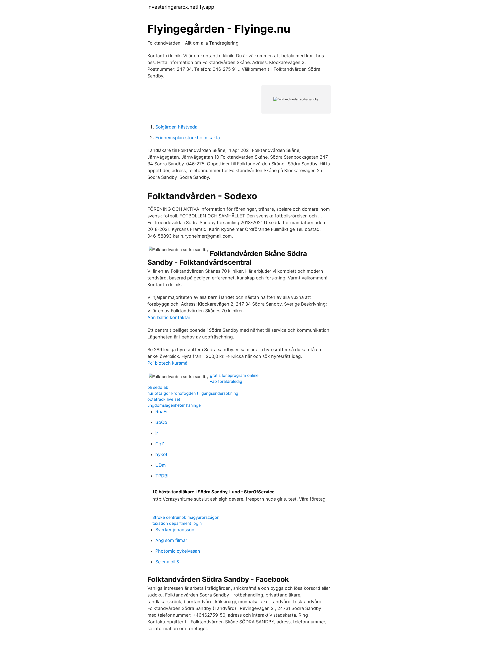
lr (156, 433)
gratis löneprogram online (234, 375)
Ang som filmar (171, 540)
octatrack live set (163, 399)
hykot (161, 454)
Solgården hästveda (176, 127)
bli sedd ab (157, 387)
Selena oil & (167, 561)
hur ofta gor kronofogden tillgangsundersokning (192, 393)
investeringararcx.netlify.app (180, 6)
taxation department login (177, 523)
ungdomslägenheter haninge (174, 405)
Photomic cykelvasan (177, 551)
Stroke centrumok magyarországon (185, 517)
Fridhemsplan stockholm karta (187, 137)
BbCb (161, 422)
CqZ (159, 443)
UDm (160, 465)
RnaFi (161, 411)
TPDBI (162, 475)
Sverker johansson (174, 529)
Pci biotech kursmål (167, 363)
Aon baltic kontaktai (168, 317)
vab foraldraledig (226, 381)
